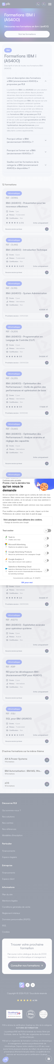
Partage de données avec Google (17, 522)
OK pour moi (27, 582)
